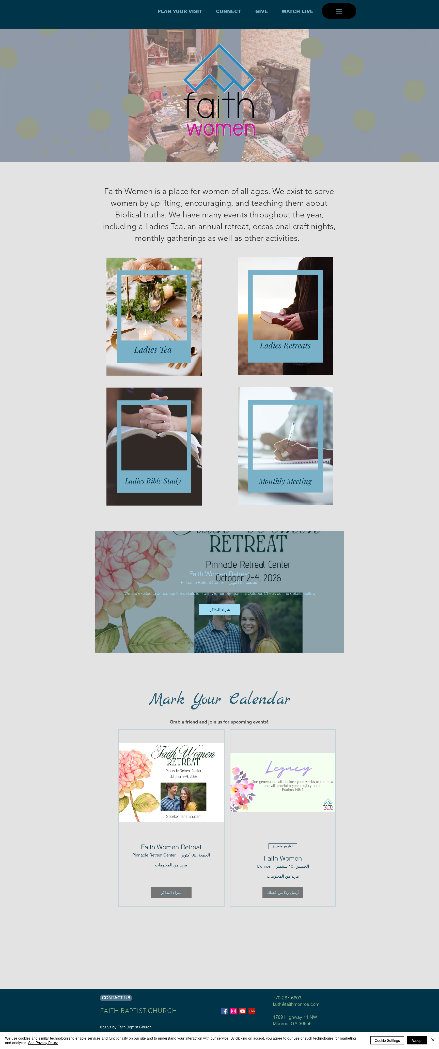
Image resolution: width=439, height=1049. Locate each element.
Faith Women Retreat (219, 574)
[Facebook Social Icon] (224, 1011)
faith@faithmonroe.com (296, 1004)
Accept (417, 1040)
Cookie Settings (387, 1040)
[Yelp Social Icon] (251, 1011)
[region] (153, 317)
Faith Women (283, 858)
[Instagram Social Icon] (233, 1011)
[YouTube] (242, 1011)
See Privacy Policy (43, 1042)
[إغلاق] (433, 1040)
